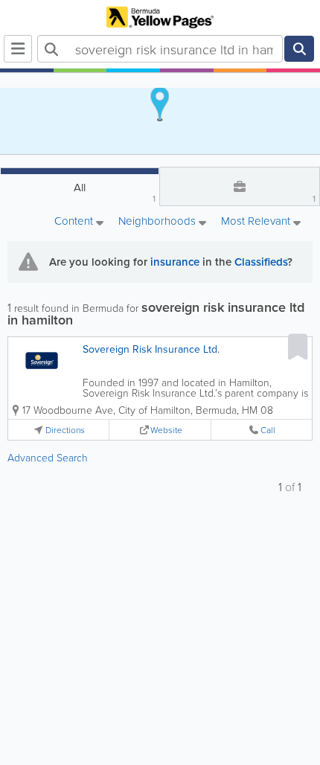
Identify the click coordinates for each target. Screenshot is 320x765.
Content (75, 221)
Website (166, 430)
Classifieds (260, 261)
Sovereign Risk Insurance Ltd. (151, 349)
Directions (65, 430)
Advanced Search (47, 457)
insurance (174, 261)
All (115, 192)
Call (267, 430)
